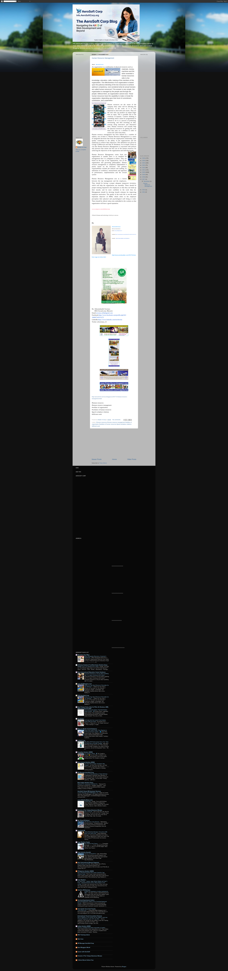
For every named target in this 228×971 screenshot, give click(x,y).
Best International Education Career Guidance (92, 672)
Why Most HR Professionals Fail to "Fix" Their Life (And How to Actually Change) (96, 742)
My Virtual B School (84, 820)
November (147, 181)
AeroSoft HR (81, 830)
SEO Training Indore (84, 935)
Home (114, 459)
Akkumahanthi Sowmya (99, 64)
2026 (143, 158)
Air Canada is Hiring (89, 753)
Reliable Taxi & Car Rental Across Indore (88, 666)
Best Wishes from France (91, 843)
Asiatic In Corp (81, 147)
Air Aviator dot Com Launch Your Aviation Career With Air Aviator (95, 720)
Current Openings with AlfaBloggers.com (88, 792)
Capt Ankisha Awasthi (84, 852)
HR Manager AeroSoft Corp (86, 772)
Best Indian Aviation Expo (85, 782)
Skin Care (80, 939)
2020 (143, 172)
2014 (143, 189)
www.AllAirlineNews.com (85, 800)
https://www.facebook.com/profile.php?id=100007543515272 (125, 234)
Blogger (124, 966)
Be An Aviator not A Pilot (84, 864)
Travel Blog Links (82, 910)
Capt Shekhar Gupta (84, 842)
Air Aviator (81, 718)
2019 (143, 174)
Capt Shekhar (82, 880)
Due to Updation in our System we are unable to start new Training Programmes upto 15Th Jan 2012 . (92, 918)
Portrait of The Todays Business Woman (90, 810)
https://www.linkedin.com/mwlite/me (122, 238)
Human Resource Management (103, 58)
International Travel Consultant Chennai (90, 916)
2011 (143, 192)
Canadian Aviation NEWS (85, 752)
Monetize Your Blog (83, 654)
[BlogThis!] (126, 420)
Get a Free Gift (88, 811)
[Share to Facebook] (129, 420)
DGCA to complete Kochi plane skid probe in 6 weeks (92, 927)
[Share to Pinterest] (131, 420)
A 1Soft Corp (81, 740)
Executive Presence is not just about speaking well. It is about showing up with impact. (96, 674)
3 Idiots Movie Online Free (86, 960)
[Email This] (124, 420)
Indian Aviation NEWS (84, 926)
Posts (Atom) (103, 463)
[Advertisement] (114, 443)
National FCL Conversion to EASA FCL (88, 784)
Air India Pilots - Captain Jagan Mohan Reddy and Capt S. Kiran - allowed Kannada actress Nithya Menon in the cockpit (93, 883)
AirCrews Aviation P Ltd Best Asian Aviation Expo (92, 665)
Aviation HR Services (84, 890)
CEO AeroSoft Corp (83, 695)
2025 (143, 160)
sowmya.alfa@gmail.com (118, 230)
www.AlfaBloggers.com (85, 683)
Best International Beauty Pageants (88, 862)
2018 (143, 177)
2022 (143, 167)
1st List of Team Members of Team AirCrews (96, 774)
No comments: (116, 419)
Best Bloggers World (84, 947)
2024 (143, 163)
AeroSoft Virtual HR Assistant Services (89, 791)
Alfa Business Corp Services (92, 821)
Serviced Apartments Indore (86, 900)
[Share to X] (128, 420)
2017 (143, 179)
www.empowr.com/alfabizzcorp (101, 209)
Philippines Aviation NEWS (86, 871)
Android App (87, 801)
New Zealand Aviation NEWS (86, 762)
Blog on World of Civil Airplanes (87, 728)
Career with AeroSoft (84, 951)
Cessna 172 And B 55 (90, 853)
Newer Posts (97, 459)
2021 (143, 170)
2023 (143, 165)
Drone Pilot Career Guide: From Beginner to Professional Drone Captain (95, 731)
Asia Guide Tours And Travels (87, 909)
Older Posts (131, 459)
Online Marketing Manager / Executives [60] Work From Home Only (95, 832)
